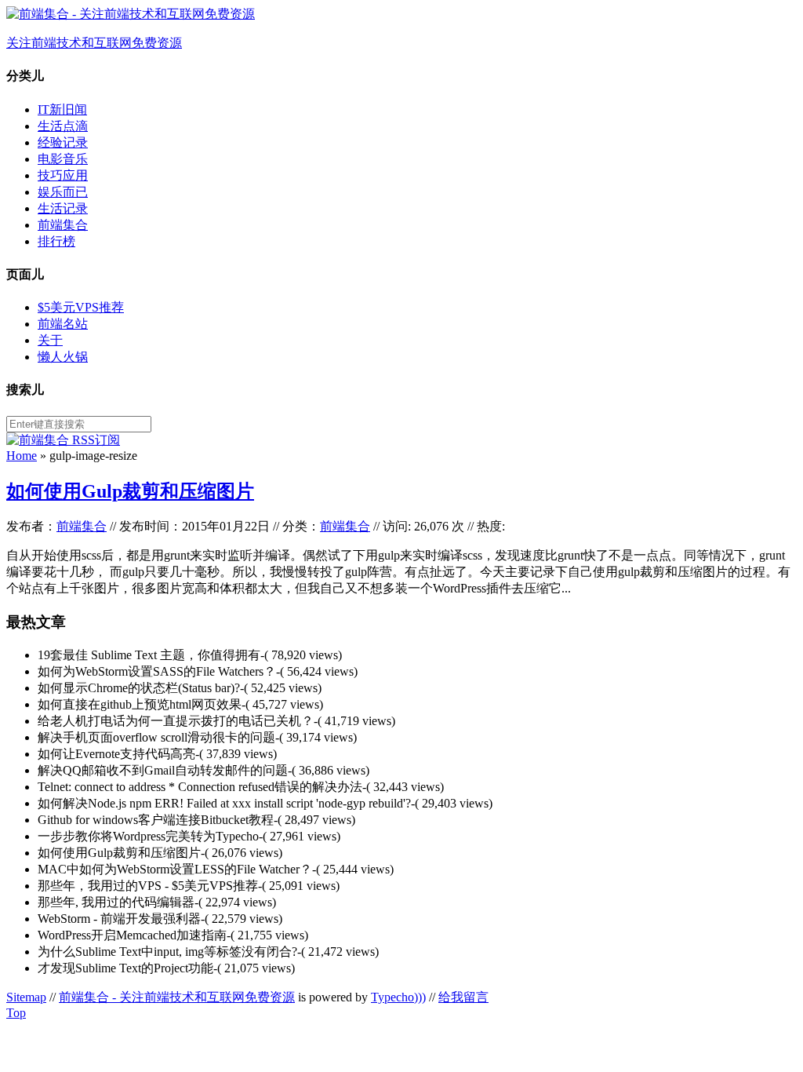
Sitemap (26, 997)
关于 (50, 340)
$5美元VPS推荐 (81, 307)
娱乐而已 (63, 192)
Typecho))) (398, 997)
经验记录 (63, 142)
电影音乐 (63, 159)
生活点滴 (63, 126)
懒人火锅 (63, 356)
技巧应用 (63, 175)
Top (16, 1012)
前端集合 (63, 225)
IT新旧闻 (62, 109)
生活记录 (63, 208)
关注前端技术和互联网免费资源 (94, 42)
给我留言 (463, 997)
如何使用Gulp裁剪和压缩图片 (130, 491)
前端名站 (63, 323)
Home (21, 455)
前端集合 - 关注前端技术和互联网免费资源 (177, 997)
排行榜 (56, 241)
